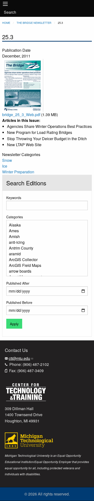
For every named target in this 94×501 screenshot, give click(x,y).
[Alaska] (45, 225)
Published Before (19, 302)
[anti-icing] (45, 242)
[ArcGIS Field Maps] (45, 265)
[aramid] (45, 254)
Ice (4, 166)
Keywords (13, 197)
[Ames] (45, 231)
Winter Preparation (18, 172)
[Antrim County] (45, 248)
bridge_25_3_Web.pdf (21, 114)
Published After (17, 283)
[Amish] (45, 236)
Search (10, 12)
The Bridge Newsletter (34, 23)
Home (6, 23)
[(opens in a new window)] (26, 391)
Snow (7, 160)
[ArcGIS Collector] (45, 260)
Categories (14, 216)
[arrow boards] (45, 271)
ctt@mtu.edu (19, 358)
